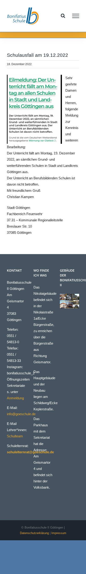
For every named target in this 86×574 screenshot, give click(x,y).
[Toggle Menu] (76, 16)
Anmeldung (15, 398)
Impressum (58, 533)
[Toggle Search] (63, 15)
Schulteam (15, 436)
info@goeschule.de (21, 414)
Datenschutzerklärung (34, 533)
